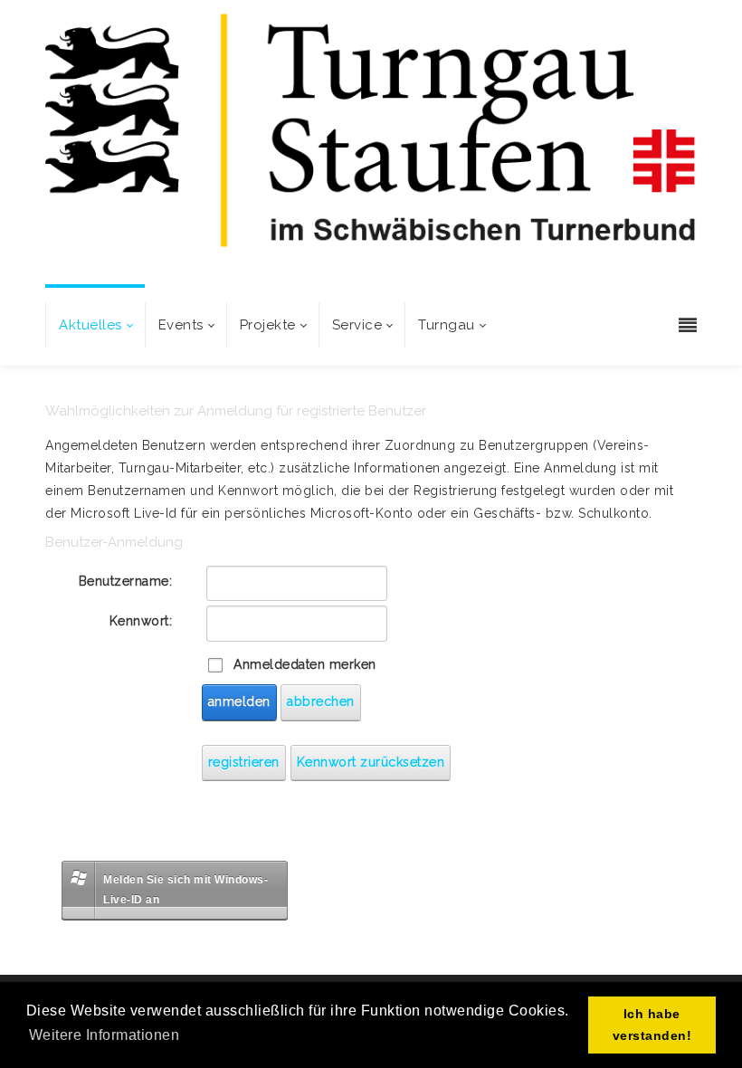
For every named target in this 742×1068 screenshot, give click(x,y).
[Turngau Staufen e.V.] (371, 145)
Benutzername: (126, 581)
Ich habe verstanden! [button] (652, 1024)
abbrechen (321, 701)
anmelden (239, 701)
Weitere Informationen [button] (104, 1035)
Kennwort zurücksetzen (371, 762)
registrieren (244, 762)
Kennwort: (141, 621)
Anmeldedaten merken (304, 664)
